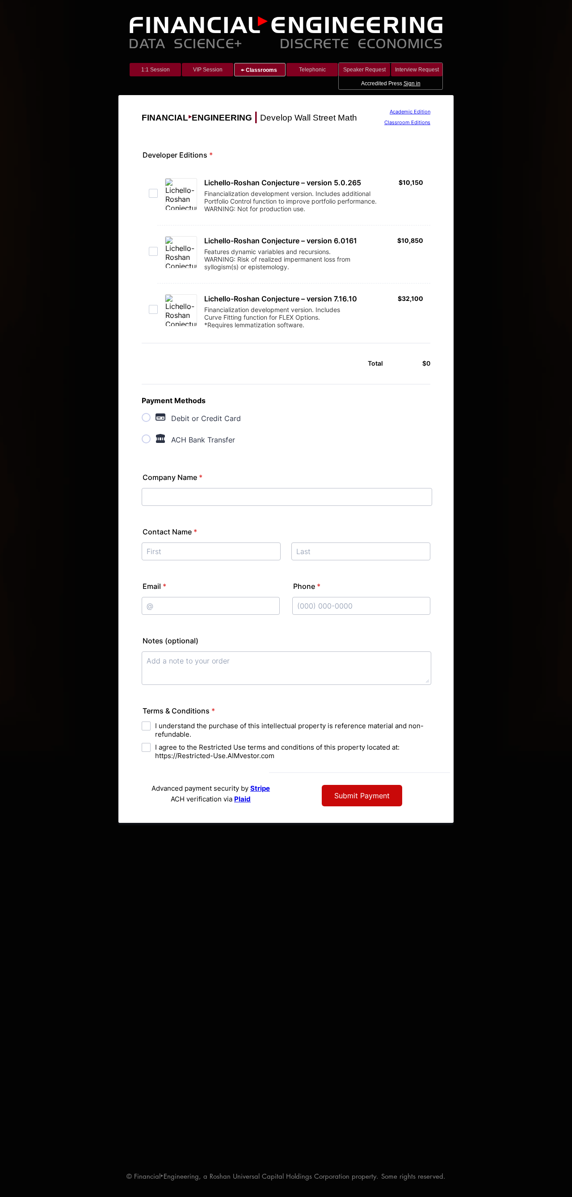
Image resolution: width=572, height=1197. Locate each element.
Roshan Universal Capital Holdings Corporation (279, 1176)
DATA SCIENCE (181, 42)
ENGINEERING (358, 25)
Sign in (412, 83)
